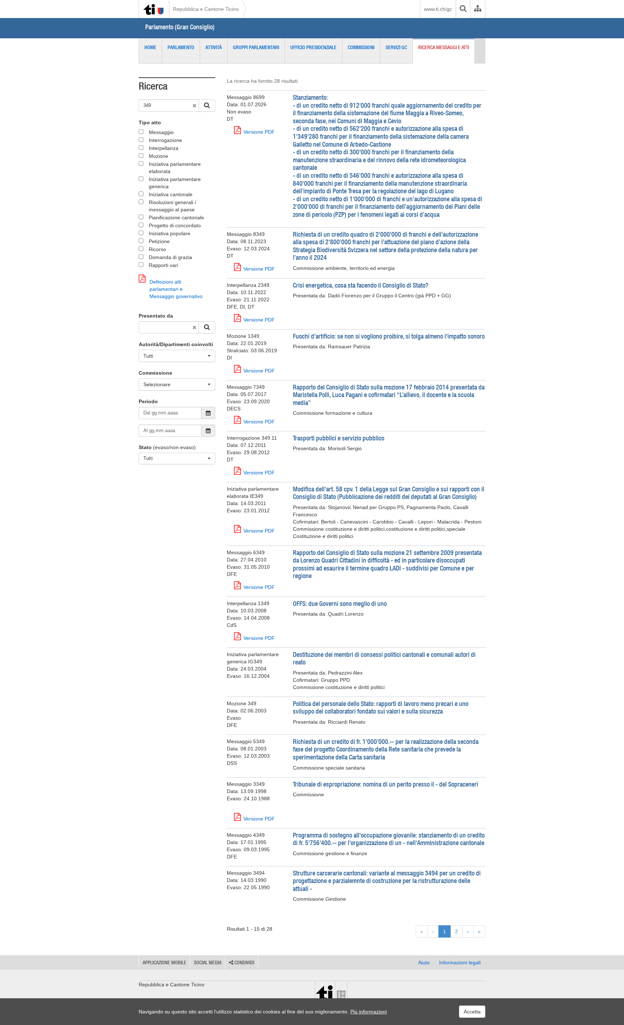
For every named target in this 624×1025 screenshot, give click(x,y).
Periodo (148, 401)
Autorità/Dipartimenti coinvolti (176, 344)
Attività (213, 47)
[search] (463, 9)
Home (150, 47)
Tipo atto (150, 122)
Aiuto (424, 962)
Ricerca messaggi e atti (443, 47)
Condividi (243, 962)
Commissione (155, 373)
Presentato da (156, 316)
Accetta (472, 1012)
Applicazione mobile (164, 962)
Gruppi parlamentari (256, 47)
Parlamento (181, 47)
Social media (207, 962)
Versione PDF (259, 132)
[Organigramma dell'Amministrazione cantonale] (477, 9)
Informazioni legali (460, 962)
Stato (145, 447)
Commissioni (361, 47)
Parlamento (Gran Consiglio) (179, 27)
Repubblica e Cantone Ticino (206, 9)
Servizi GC (396, 47)
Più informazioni (368, 1012)
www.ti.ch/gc (438, 9)
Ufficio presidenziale (313, 47)
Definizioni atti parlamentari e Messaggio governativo (176, 289)
